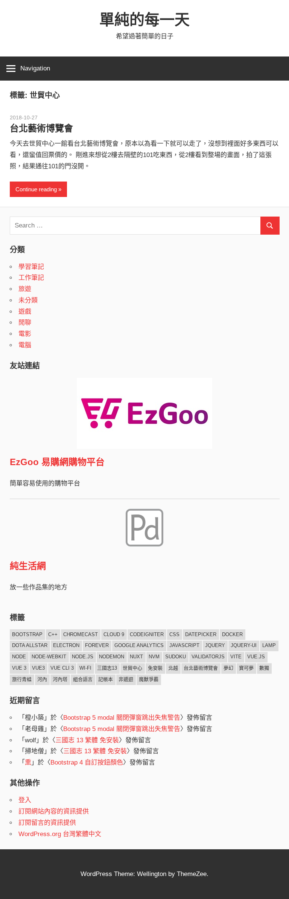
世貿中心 (132, 668)
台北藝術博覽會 (41, 128)
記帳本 (105, 679)
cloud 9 (113, 634)
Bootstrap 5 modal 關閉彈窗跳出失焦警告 (121, 717)
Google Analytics (139, 645)
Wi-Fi (85, 668)
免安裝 (155, 668)
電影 (24, 333)
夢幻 (228, 668)
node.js (82, 656)
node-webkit (49, 656)
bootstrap (27, 634)
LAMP (269, 645)
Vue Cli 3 (62, 668)
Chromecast (80, 634)
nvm (154, 656)
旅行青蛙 (22, 679)
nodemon (111, 656)
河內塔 (60, 679)
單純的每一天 (144, 19)
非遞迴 (126, 679)
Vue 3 (19, 668)
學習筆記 (31, 266)
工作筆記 (31, 277)
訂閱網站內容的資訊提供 (53, 811)
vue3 (38, 668)
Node (19, 656)
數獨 (264, 668)
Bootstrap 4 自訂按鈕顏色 (86, 762)
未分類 (28, 300)
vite (236, 656)
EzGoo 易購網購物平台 (57, 462)
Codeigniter (147, 634)
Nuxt (136, 656)
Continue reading (36, 189)
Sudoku (175, 656)
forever (97, 645)
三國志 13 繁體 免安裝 (87, 740)
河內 (42, 679)
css (174, 634)
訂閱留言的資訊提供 (47, 822)
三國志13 (107, 668)
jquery (215, 645)
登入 (24, 800)
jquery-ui (244, 645)
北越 (173, 668)
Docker (232, 634)
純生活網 (28, 566)
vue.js (256, 656)
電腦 (24, 345)
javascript (184, 645)
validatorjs (208, 656)
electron (66, 645)
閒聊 (24, 322)
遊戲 (24, 311)
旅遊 (24, 289)
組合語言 (83, 679)
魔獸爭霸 (148, 679)
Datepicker (200, 634)
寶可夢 (246, 668)
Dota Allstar (29, 645)
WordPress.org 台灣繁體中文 (59, 834)
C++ (53, 634)
